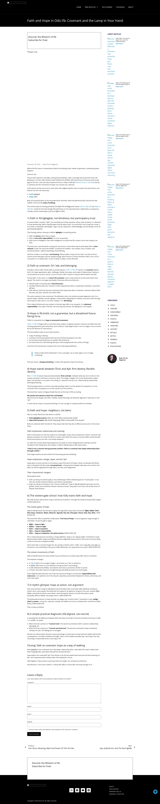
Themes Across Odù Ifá (84, 182)
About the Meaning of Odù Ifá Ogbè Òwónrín (123, 83)
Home (78, 7)
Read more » (120, 44)
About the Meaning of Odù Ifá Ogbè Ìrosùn (123, 135)
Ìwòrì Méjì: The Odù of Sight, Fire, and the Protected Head (123, 39)
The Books (120, 7)
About (130, 7)
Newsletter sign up (115, 791)
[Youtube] (83, 790)
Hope (31, 197)
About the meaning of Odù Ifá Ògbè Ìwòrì (123, 247)
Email (29, 714)
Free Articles (90, 7)
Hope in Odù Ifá (33, 324)
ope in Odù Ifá (33, 376)
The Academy (107, 7)
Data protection (114, 789)
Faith (31, 194)
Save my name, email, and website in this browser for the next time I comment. (53, 729)
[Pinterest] (89, 790)
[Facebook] (77, 790)
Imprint (111, 786)
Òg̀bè (33, 563)
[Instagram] (71, 790)
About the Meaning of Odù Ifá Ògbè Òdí (123, 185)
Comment (30, 682)
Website (29, 722)
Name (29, 706)
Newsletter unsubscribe (116, 794)
